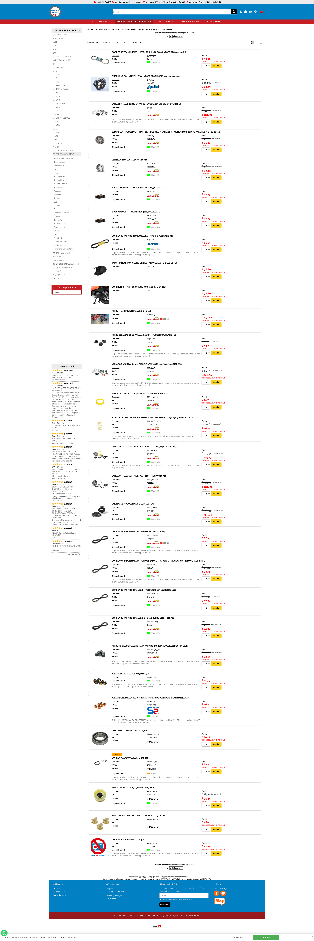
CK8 (56, 234)
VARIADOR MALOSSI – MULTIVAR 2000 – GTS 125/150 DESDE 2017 (144, 446)
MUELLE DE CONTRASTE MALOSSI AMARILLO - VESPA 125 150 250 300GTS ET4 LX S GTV (155, 417)
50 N (55, 42)
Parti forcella (59, 245)
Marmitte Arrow (60, 184)
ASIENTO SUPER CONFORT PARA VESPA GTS (66, 389)
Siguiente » (177, 36)
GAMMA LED (58, 260)
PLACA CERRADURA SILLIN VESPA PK (64, 534)
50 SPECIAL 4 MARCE (62, 60)
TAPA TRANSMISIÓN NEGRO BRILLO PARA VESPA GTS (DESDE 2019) (144, 263)
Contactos (57, 888)
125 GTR (56, 74)
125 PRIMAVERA (59, 85)
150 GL (56, 111)
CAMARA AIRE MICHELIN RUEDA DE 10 (66, 426)
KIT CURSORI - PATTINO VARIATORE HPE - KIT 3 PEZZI (138, 815)
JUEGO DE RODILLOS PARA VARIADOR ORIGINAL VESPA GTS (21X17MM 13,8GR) (150, 698)
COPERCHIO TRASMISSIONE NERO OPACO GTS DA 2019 (139, 287)
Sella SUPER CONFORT (64, 158)
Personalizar (237, 937)
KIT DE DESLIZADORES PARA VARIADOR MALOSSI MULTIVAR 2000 (144, 335)
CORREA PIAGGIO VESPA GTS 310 (128, 839)
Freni (56, 173)
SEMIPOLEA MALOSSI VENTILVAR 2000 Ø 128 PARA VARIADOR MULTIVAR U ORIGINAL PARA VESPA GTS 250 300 (166, 132)
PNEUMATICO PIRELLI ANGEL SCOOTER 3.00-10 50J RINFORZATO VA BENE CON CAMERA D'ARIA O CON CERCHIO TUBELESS (66, 513)
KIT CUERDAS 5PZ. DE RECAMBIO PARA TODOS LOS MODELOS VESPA (66, 471)
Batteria (57, 202)
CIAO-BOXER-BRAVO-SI (63, 150)
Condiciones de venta (116, 892)
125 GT (55, 71)
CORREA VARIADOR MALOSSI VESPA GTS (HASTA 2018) (138, 531)
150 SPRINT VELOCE (61, 118)
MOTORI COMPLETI (214, 22)
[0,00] (246, 12)
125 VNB (56, 100)
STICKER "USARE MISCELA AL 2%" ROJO (66, 440)
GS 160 (56, 132)
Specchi (57, 195)
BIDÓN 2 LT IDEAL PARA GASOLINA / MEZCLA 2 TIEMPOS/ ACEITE (62, 489)
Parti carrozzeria (60, 242)
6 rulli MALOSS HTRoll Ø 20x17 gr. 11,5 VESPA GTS (136, 212)
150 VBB (56, 125)
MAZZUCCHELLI (166, 22)
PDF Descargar (221, 888)
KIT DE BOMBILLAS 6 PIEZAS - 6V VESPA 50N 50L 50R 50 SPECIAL (66, 453)
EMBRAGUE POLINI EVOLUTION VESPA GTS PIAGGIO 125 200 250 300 (146, 76)
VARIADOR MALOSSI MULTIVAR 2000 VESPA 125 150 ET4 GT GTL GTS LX (146, 104)
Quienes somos (59, 892)
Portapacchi (59, 187)
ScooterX (58, 238)
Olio (55, 169)
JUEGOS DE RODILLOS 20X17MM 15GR (130, 673)
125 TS (55, 93)
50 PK (55, 49)
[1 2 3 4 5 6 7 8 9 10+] (206, 66)
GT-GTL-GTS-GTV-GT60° (63, 154)
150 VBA (56, 122)
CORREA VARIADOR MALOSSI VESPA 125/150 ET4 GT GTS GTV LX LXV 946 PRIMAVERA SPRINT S (158, 561)
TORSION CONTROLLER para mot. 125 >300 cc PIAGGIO (139, 393)
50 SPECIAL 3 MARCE (62, 56)
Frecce (57, 231)
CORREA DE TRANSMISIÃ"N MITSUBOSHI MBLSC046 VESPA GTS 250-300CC (149, 52)
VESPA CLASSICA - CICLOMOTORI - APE (134, 22)
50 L (54, 46)
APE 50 (56, 147)
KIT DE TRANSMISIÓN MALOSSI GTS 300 (131, 311)
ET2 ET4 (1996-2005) (61, 253)
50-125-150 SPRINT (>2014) (64, 268)
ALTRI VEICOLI (59, 257)
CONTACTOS (205, 879)
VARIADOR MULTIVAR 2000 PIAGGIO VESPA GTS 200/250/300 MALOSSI (147, 364)
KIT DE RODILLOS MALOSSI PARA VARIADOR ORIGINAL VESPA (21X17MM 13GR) (150, 646)
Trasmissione (59, 162)
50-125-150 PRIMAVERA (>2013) (66, 264)
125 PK (55, 78)
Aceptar (266, 937)
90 (54, 64)
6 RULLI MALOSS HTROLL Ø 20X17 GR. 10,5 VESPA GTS (138, 187)
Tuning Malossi (60, 180)
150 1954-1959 (59, 107)
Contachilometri (60, 227)
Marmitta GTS (59, 224)
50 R (55, 53)
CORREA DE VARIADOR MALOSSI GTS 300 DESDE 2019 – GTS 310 (143, 618)
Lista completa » (74, 554)
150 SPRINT (58, 114)
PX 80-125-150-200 (61, 35)
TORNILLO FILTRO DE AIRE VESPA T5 (66, 547)
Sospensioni (59, 166)
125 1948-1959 (59, 67)
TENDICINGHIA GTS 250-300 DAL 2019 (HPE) (133, 787)
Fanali (56, 209)
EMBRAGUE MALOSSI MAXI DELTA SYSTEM (133, 504)
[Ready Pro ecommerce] (157, 926)
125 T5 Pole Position (61, 89)
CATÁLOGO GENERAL (100, 22)
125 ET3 (56, 82)
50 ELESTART (58, 38)
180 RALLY (57, 140)
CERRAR (312, 936)
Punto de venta (59, 895)
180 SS (55, 136)
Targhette (58, 220)
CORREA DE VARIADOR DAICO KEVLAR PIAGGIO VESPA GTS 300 (142, 236)
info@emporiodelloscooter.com (173, 877)
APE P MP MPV (59, 275)
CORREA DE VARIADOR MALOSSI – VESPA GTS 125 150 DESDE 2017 (144, 590)
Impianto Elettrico (61, 213)
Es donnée (111, 899)
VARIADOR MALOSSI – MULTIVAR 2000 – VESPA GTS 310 (139, 476)
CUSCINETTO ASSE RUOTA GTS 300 (129, 730)
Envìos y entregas (114, 895)
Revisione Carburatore (63, 249)
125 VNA (56, 96)
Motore (57, 216)
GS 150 (56, 129)
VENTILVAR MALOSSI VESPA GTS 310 (129, 160)
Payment (111, 888)
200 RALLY (57, 143)
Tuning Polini (59, 176)
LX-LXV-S (57, 271)
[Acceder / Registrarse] (241, 12)
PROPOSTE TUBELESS (189, 22)
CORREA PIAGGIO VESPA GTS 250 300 (130, 758)
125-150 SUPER (59, 103)
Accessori (58, 191)
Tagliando (58, 198)
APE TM (56, 278)
